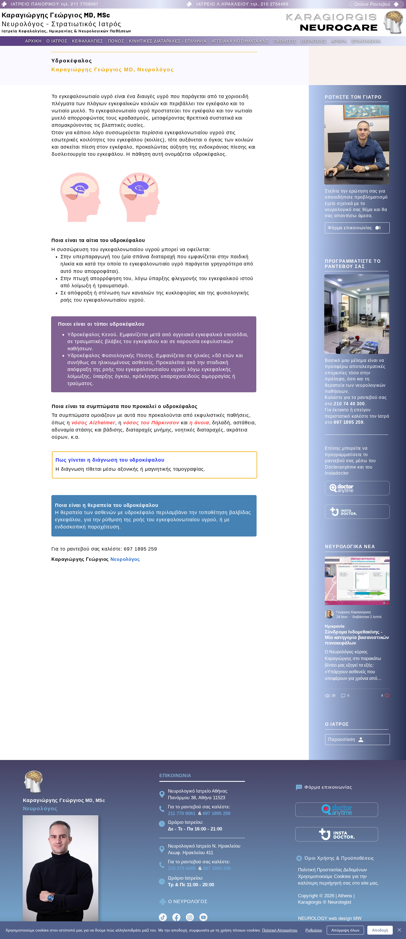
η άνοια (199, 422)
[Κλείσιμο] (399, 930)
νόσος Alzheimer (93, 422)
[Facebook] (176, 917)
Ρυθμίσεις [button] (313, 930)
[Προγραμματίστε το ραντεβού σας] (357, 488)
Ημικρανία (334, 626)
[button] (57, 41)
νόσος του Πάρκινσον (151, 422)
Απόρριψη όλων (345, 930)
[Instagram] (190, 917)
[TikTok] (163, 917)
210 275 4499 (182, 868)
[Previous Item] (333, 580)
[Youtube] (203, 917)
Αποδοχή (380, 930)
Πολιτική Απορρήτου (279, 930)
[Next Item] (380, 580)
